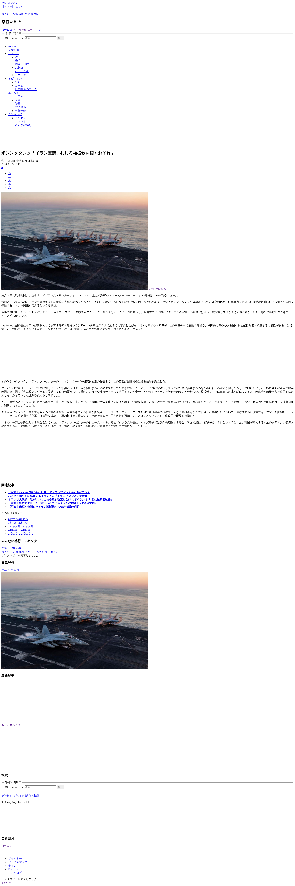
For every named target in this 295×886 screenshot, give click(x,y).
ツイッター (15, 858)
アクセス (20, 117)
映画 (17, 103)
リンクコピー (16, 872)
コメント (20, 121)
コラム (19, 85)
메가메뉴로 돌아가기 (25, 29)
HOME (12, 46)
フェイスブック (17, 862)
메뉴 (8, 882)
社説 (17, 82)
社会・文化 (22, 71)
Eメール (13, 869)
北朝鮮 (19, 67)
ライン (12, 865)
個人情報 (34, 795)
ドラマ (19, 96)
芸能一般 (20, 110)
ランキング (15, 114)
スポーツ (20, 74)
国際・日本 (22, 64)
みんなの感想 (23, 125)
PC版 (25, 795)
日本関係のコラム (26, 89)
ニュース (13, 53)
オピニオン (15, 78)
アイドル (20, 107)
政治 (17, 57)
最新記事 (13, 49)
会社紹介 (6, 795)
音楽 (17, 100)
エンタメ (13, 92)
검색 (60, 38)
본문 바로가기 (9, 3)
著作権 (17, 795)
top (3, 882)
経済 (17, 60)
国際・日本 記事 (11, 548)
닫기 (41, 29)
